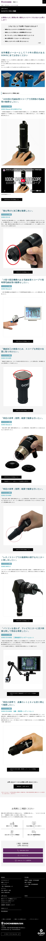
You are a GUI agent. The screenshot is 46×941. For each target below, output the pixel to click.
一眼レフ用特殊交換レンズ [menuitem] (7, 886)
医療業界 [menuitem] (26, 886)
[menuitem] (12, 824)
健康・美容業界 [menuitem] (28, 882)
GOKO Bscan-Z (6, 289)
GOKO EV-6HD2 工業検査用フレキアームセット (17, 637)
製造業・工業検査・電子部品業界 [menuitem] (32, 880)
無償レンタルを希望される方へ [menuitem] (20, 919)
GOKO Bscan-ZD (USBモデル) (11, 109)
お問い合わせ (7, 5)
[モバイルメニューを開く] (44, 2)
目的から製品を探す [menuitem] (5, 892)
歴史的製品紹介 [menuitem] (4, 911)
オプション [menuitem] (3, 888)
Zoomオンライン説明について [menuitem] (7, 900)
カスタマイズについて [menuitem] (6, 902)
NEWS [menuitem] (26, 895)
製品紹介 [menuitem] (3, 877)
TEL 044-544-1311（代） (6, 929)
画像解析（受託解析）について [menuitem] (8, 904)
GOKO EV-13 (5, 217)
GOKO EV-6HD (6, 358)
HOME (2, 5)
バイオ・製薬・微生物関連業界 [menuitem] (31, 884)
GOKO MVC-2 (5, 566)
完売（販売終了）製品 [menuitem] (6, 890)
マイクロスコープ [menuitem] (5, 880)
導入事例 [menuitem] (26, 877)
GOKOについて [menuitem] (4, 908)
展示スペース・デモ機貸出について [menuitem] (9, 898)
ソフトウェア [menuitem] (4, 884)
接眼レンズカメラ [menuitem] (5, 882)
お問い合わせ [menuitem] (4, 895)
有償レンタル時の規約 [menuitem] (7, 919)
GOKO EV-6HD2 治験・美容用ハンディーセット (17, 711)
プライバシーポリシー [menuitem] (34, 919)
